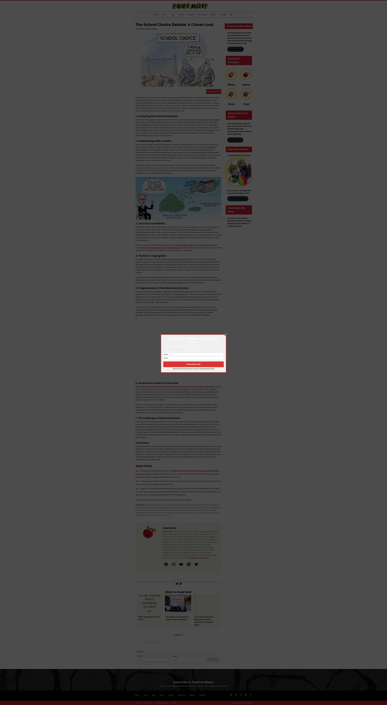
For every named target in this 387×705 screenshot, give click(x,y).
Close (225, 334)
